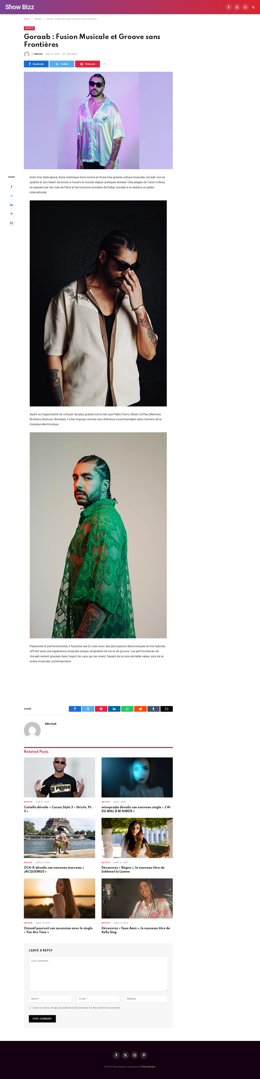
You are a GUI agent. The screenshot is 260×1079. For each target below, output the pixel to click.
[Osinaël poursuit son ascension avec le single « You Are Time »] (59, 898)
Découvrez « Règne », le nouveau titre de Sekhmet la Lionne (133, 869)
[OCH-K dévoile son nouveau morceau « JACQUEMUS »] (59, 838)
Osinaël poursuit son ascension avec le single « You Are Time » (58, 930)
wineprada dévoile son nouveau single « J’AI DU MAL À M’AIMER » (136, 809)
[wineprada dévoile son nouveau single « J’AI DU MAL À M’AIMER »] (137, 777)
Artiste (29, 28)
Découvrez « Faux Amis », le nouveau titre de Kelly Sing (136, 930)
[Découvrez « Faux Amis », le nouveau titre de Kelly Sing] (137, 898)
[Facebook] (11, 186)
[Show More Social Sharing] (104, 64)
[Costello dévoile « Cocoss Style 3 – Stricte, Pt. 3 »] (59, 777)
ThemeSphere (148, 1066)
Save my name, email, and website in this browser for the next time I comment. (77, 1007)
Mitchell (38, 54)
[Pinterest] (11, 213)
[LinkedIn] (11, 204)
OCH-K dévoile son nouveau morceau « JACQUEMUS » (54, 869)
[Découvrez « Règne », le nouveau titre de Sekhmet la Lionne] (137, 838)
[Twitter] (11, 195)
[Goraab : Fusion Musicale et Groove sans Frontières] (98, 120)
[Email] (11, 222)
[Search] (253, 7)
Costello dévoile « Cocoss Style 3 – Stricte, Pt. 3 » (58, 809)
